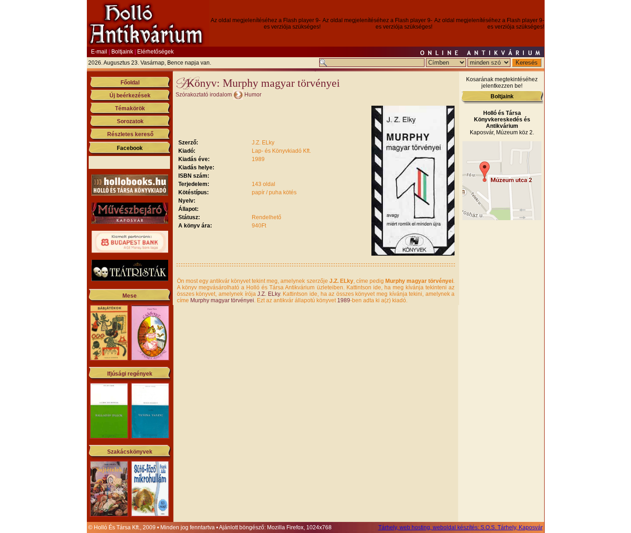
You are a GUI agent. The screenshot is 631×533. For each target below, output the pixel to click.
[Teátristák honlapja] (129, 279)
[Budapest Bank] (129, 251)
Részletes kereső (130, 134)
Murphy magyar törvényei (222, 300)
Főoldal (130, 82)
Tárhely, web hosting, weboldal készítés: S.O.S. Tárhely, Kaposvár (460, 527)
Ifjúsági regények (129, 374)
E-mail (99, 51)
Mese (129, 296)
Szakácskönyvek (129, 452)
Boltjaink (122, 51)
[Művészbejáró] (129, 222)
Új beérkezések (130, 95)
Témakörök (130, 108)
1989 (343, 300)
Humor (252, 94)
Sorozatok (130, 121)
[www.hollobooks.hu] (129, 194)
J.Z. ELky (268, 294)
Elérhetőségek (155, 51)
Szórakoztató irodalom (204, 94)
